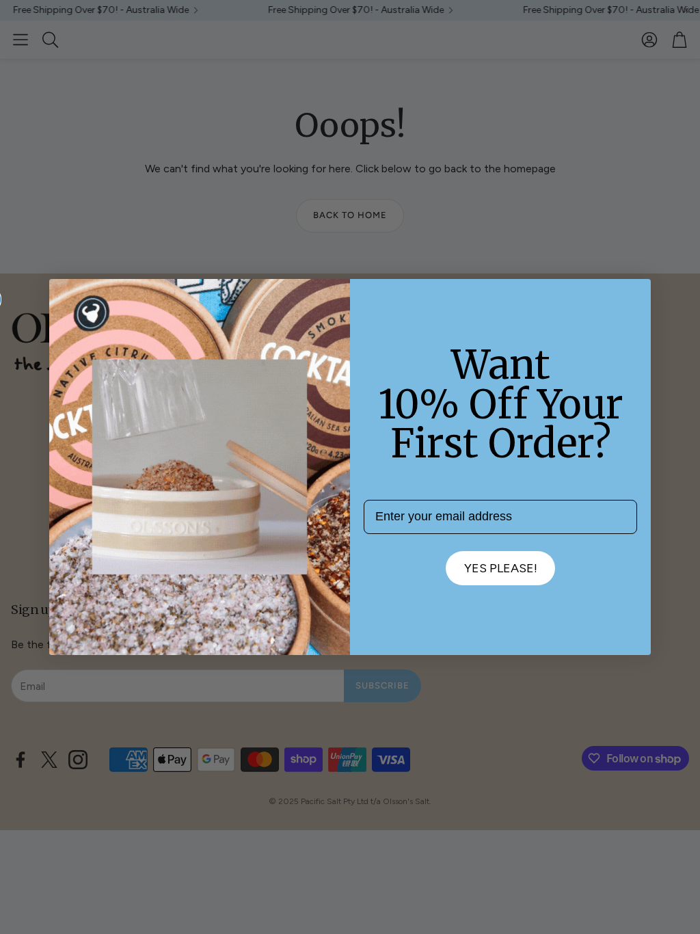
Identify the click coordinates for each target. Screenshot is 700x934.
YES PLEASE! (500, 568)
